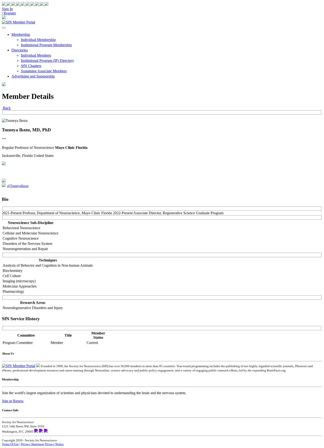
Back (6, 108)
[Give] (16, 4)
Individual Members (36, 55)
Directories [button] (19, 50)
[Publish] (35, 4)
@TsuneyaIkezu (17, 186)
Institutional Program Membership (46, 45)
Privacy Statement (32, 444)
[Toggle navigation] (4, 27)
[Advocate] (25, 4)
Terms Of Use (10, 444)
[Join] (6, 4)
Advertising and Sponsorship (33, 76)
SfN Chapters (31, 66)
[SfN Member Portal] (18, 22)
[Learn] (44, 4)
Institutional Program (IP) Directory (47, 61)
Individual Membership (38, 40)
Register (10, 13)
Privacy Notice (54, 444)
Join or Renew (13, 401)
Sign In (7, 9)
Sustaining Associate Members (44, 71)
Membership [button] (20, 34)
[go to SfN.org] (38, 366)
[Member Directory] (4, 18)
